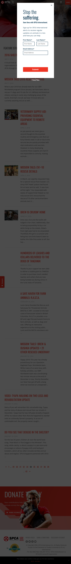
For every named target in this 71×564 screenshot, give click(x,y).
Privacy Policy (35, 80)
